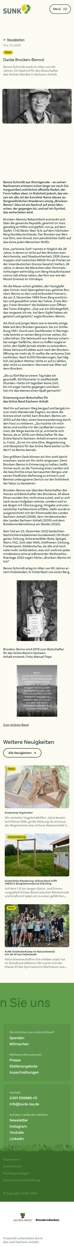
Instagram (18, 1126)
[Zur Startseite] (17, 9)
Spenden (16, 1038)
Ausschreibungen (24, 1072)
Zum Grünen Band (16, 725)
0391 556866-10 (23, 1098)
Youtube (16, 1132)
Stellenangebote (23, 1066)
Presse (15, 1060)
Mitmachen (19, 1044)
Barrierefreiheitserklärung (21, 1180)
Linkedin (16, 1139)
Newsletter (18, 1120)
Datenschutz (12, 1166)
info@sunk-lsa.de (24, 1104)
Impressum (11, 1159)
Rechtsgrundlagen (16, 1173)
